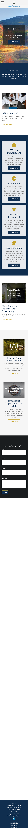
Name (3, 449)
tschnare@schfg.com (14, 816)
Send (5, 492)
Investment (14, 827)
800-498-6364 (17, 807)
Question (4, 478)
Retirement (14, 825)
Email (3, 459)
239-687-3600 (16, 805)
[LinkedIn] (14, 819)
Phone (4, 469)
